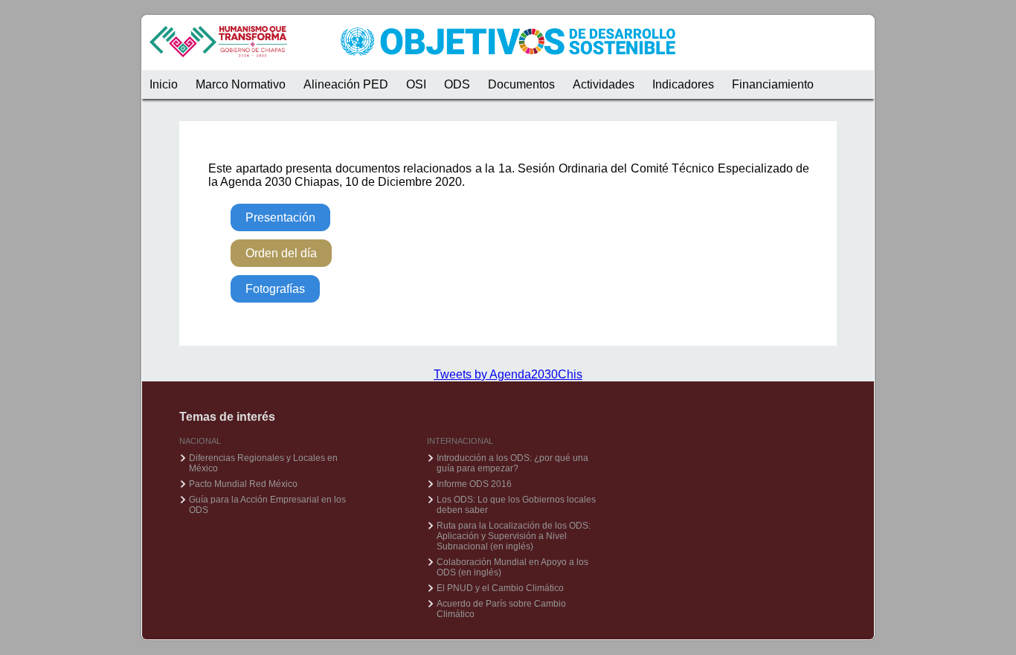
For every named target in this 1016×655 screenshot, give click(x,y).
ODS (457, 84)
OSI (416, 84)
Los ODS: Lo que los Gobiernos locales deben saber (516, 504)
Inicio (163, 84)
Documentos (521, 84)
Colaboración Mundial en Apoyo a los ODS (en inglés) (512, 567)
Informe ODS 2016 (474, 484)
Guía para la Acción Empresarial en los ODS (267, 504)
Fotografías (275, 289)
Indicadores (683, 84)
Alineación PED (345, 84)
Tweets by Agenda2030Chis (508, 374)
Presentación (280, 217)
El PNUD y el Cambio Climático (500, 588)
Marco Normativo (241, 84)
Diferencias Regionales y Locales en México (263, 463)
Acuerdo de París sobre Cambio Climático (501, 608)
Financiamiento (773, 84)
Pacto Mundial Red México (243, 484)
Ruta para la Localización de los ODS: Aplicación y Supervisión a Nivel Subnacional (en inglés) (514, 536)
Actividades (603, 84)
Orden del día (281, 253)
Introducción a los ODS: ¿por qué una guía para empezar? (512, 463)
